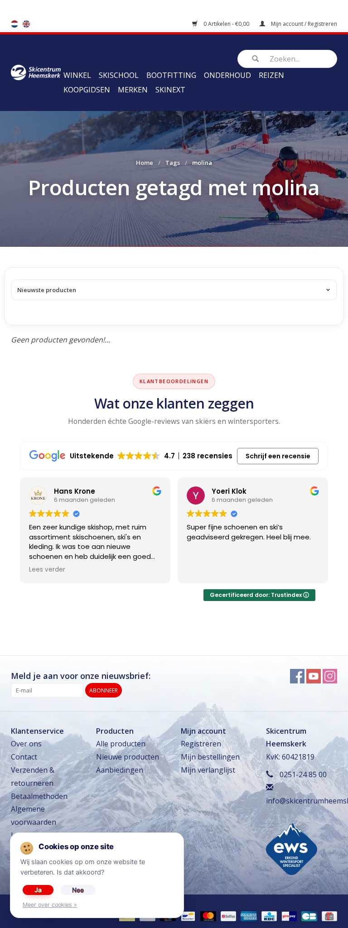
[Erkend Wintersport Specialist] (291, 847)
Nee (78, 890)
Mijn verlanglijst (208, 770)
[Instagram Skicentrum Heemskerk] (330, 676)
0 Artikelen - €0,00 (226, 24)
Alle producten (120, 744)
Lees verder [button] (47, 570)
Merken (133, 90)
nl (14, 24)
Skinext (170, 90)
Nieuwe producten (127, 757)
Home (144, 163)
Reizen (271, 75)
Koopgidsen (86, 90)
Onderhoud (227, 75)
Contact (24, 757)
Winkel (77, 75)
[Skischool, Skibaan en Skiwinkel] (36, 72)
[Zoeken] (255, 59)
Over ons (26, 744)
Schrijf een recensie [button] (278, 456)
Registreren (201, 744)
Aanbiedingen (119, 770)
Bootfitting (171, 75)
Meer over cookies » (50, 904)
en (26, 24)
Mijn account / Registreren (303, 24)
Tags (172, 163)
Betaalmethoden (39, 796)
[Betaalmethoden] (187, 915)
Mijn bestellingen (210, 757)
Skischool (119, 75)
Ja (38, 890)
